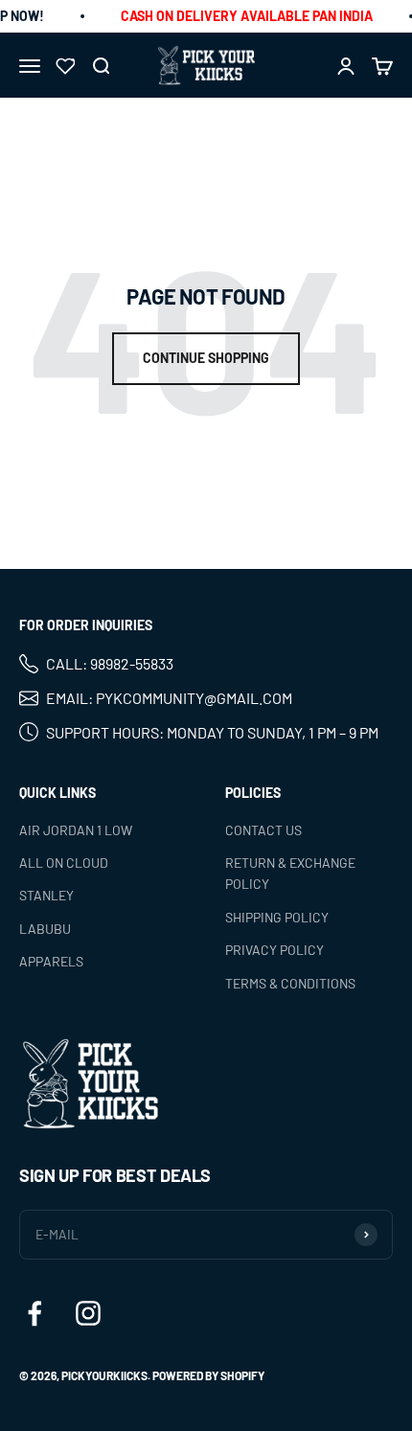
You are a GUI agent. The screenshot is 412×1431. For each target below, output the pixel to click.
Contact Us (263, 829)
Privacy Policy (274, 950)
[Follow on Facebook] (34, 1313)
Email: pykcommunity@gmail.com (169, 698)
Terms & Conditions (290, 982)
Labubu (45, 928)
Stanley (46, 895)
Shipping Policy (277, 917)
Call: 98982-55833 (109, 663)
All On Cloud (63, 862)
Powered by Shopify (208, 1375)
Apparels (51, 961)
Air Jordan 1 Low (75, 829)
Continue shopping (206, 358)
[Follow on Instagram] (88, 1313)
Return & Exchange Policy (290, 873)
